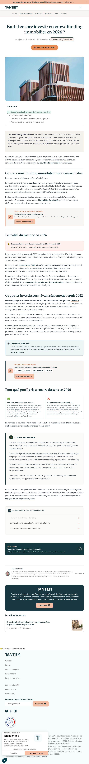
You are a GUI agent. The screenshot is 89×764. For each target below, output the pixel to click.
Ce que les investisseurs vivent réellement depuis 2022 (30, 119)
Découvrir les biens (23, 376)
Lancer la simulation (23, 222)
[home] (13, 7)
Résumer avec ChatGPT (46, 47)
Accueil (14, 13)
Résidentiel (48, 13)
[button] (80, 7)
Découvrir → (68, 2)
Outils (56, 13)
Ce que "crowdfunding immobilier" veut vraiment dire (30, 112)
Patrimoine (38, 13)
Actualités (64, 13)
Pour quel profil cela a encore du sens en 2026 (27, 122)
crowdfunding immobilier (50, 163)
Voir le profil (78, 573)
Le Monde (75, 300)
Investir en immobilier (26, 13)
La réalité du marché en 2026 (21, 115)
